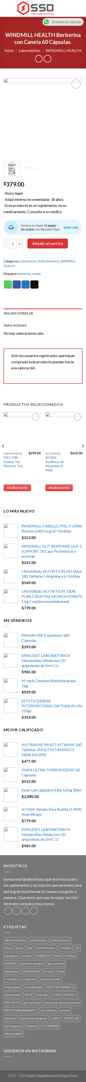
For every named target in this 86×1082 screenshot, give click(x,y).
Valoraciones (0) (18, 313)
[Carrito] (80, 8)
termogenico (13, 1026)
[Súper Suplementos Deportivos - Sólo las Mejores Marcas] (35, 8)
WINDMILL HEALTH (63, 50)
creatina (27, 956)
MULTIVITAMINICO (61, 987)
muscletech (12, 995)
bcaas (20, 948)
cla (77, 948)
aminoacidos (38, 940)
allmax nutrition (15, 940)
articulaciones (60, 940)
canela (36, 274)
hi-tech (49, 971)
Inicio (9, 50)
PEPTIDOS (12, 1003)
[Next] (74, 118)
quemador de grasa (34, 1018)
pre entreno (48, 1010)
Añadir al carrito (47, 243)
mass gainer (13, 987)
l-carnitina (12, 979)
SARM (55, 1018)
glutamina (11, 971)
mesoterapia (34, 987)
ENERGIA (43, 956)
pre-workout (32, 1003)
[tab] (43, 313)
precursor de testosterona (62, 1003)
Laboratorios (29, 50)
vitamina (32, 1026)
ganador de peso (32, 963)
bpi (30, 948)
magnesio (29, 979)
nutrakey (43, 995)
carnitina (65, 948)
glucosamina (56, 963)
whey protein (13, 1034)
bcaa (8, 948)
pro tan (65, 1010)
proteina (10, 1018)
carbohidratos (45, 948)
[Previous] (11, 118)
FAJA (57, 956)
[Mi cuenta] (72, 8)
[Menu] (6, 8)
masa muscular (50, 979)
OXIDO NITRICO (65, 995)
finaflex (70, 956)
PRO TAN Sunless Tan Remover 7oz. (13, 462)
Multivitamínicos (49, 261)
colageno (11, 956)
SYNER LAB (71, 1018)
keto (61, 971)
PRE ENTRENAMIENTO (21, 1010)
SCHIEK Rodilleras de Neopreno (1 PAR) (54, 464)
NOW (28, 995)
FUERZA (10, 963)
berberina (24, 274)
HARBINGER (31, 971)
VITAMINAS (50, 1026)
